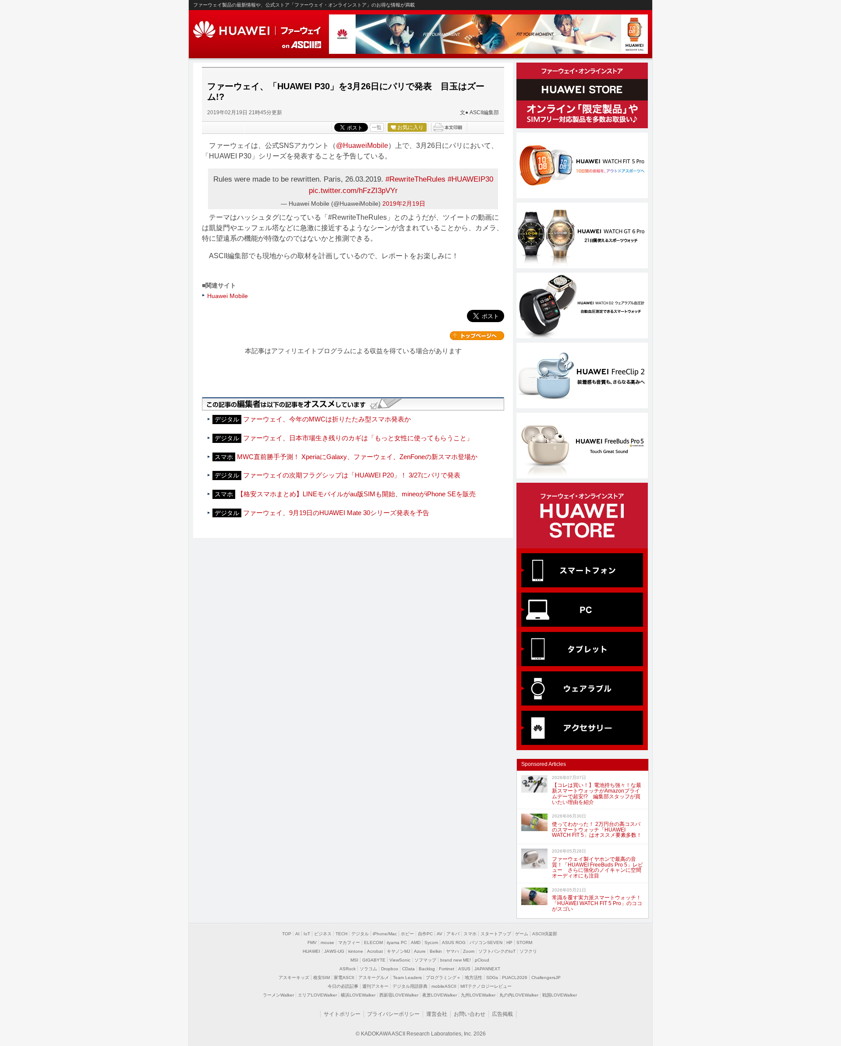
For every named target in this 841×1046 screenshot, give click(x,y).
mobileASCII (443, 986)
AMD (415, 942)
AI (297, 933)
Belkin (436, 951)
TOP (286, 933)
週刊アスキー (375, 986)
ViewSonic (399, 960)
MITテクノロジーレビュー (486, 986)
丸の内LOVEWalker (518, 995)
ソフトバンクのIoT (497, 951)
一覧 (377, 127)
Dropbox (389, 968)
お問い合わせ (469, 1014)
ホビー (407, 933)
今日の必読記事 (343, 986)
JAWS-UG (334, 951)
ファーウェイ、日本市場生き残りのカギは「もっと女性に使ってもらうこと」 (358, 438)
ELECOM (373, 942)
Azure (420, 951)
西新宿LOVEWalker (398, 995)
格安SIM (321, 977)
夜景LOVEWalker (439, 995)
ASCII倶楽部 (544, 933)
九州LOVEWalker (478, 995)
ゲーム (521, 933)
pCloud (482, 960)
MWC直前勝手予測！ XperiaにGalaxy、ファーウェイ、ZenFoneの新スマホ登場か (357, 456)
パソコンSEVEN (486, 942)
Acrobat (375, 951)
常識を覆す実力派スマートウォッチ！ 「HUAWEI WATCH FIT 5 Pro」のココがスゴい (597, 903)
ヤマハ (452, 951)
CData (408, 968)
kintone (355, 951)
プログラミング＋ (443, 977)
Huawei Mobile (227, 295)
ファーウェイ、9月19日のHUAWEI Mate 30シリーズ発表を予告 (336, 512)
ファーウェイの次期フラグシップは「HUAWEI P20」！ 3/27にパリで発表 (351, 475)
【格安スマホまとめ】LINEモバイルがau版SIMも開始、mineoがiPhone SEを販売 (356, 494)
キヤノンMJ (398, 951)
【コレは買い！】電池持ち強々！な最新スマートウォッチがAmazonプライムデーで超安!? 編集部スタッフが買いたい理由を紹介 (596, 793)
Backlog (427, 968)
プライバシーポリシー (393, 1014)
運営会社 (436, 1014)
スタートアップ (496, 933)
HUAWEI (258, 30)
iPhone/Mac (385, 933)
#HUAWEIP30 (470, 179)
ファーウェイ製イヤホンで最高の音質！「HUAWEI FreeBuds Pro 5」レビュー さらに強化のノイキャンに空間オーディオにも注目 (597, 867)
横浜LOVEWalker (358, 995)
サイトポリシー (342, 1014)
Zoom (468, 951)
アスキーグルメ (373, 977)
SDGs (492, 977)
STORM (524, 942)
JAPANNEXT (487, 968)
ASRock (347, 968)
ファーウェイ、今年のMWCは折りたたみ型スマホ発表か (327, 419)
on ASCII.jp (302, 45)
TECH (341, 933)
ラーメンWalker (278, 995)
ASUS (464, 968)
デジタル (360, 933)
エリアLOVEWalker (317, 995)
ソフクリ (528, 951)
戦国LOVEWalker (559, 995)
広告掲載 (502, 1014)
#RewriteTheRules (415, 179)
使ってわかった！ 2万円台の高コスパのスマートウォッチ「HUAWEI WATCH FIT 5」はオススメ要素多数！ (597, 830)
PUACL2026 (514, 977)
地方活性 (473, 977)
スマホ (470, 933)
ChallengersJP (546, 977)
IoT (307, 933)
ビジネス (323, 933)
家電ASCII (344, 977)
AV (439, 933)
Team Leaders (407, 977)
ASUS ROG (454, 942)
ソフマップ (425, 960)
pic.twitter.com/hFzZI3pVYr (353, 190)
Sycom (431, 942)
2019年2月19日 (403, 203)
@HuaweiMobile (362, 145)
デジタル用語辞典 (410, 986)
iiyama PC (397, 942)
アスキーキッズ (294, 977)
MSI (354, 960)
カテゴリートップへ (477, 335)
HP (509, 942)
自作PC (425, 933)
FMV (312, 942)
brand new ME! (455, 960)
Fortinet (446, 968)
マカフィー (349, 942)
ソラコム (368, 968)
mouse (327, 942)
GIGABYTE (373, 960)
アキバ (452, 933)
